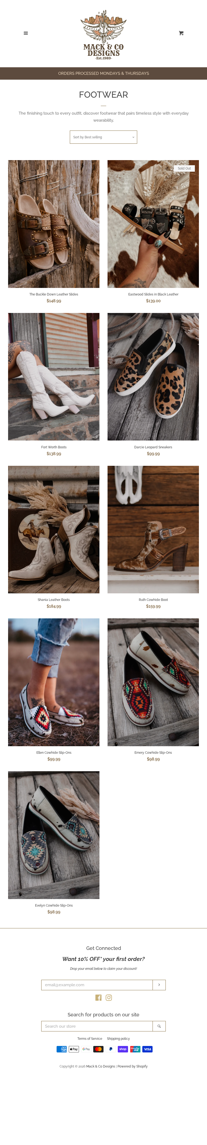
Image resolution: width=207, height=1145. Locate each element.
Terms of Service (89, 1039)
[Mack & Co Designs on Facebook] (98, 998)
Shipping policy (118, 1039)
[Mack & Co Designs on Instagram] (109, 998)
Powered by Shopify (133, 1066)
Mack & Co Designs (100, 1066)
